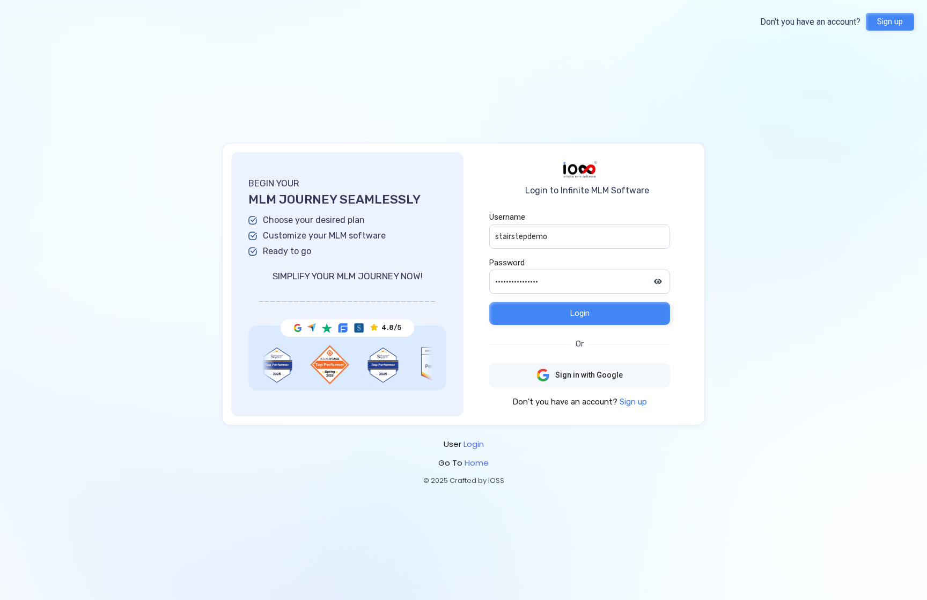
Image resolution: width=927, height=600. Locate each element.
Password (507, 263)
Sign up (890, 21)
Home (477, 462)
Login (580, 313)
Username (507, 217)
